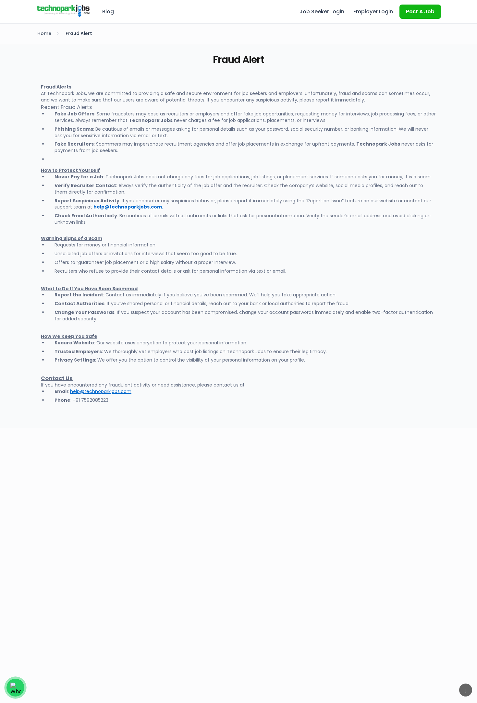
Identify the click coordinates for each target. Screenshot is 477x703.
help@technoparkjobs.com (100, 391)
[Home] (63, 10)
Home (44, 33)
